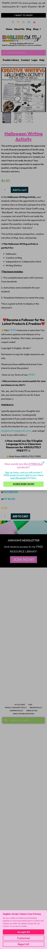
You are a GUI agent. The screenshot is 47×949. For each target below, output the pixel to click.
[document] (23, 474)
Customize (23, 938)
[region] (23, 929)
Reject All (23, 944)
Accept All (23, 932)
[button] (43, 462)
